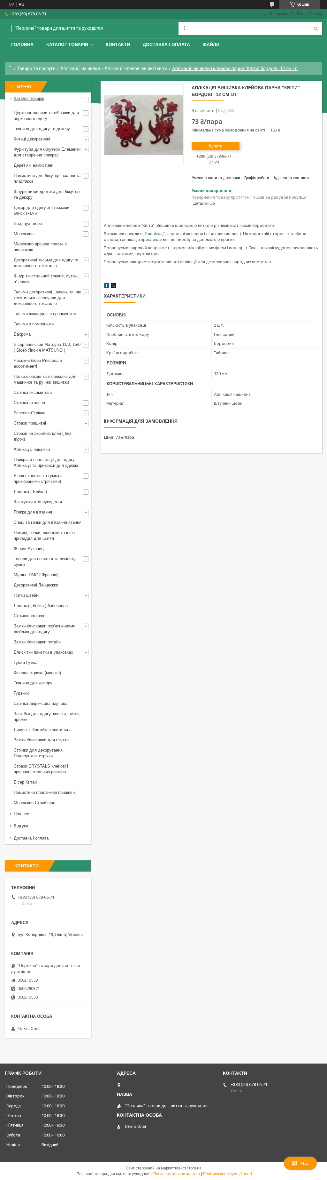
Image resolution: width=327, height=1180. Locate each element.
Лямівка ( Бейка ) (30, 491)
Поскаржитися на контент (176, 1174)
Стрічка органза (29, 615)
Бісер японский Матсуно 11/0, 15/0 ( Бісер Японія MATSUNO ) (47, 347)
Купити (215, 146)
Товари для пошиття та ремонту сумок (45, 561)
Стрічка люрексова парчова (40, 703)
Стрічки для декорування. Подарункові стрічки (39, 753)
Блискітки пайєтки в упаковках (43, 652)
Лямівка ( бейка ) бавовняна (41, 605)
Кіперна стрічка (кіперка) (37, 672)
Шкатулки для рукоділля (38, 501)
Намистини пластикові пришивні (45, 792)
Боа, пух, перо (28, 223)
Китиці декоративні (32, 139)
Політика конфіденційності (227, 1174)
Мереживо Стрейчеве (34, 802)
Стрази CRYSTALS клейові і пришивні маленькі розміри (41, 769)
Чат (305, 1163)
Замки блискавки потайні (38, 642)
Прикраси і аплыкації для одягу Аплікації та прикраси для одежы (46, 462)
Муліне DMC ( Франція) (36, 574)
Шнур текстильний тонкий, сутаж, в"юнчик (46, 279)
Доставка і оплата (166, 44)
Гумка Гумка (25, 662)
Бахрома (22, 334)
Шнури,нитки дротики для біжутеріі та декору (47, 194)
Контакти (118, 44)
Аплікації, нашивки (80, 68)
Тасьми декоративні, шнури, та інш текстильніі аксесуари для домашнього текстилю (47, 298)
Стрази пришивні (30, 423)
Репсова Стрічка (29, 413)
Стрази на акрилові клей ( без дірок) (42, 436)
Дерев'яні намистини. (34, 165)
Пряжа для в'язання (33, 512)
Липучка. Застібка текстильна (43, 729)
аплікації (156, 233)
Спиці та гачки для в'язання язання (47, 522)
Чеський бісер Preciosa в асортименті (38, 363)
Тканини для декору (33, 683)
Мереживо (24, 233)
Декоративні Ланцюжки (36, 585)
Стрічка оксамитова (33, 392)
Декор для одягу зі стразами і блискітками (43, 210)
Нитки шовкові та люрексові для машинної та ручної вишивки (45, 379)
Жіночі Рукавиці (29, 548)
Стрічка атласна (29, 402)
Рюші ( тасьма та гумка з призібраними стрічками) (38, 478)
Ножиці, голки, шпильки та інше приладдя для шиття (44, 535)
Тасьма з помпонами (34, 324)
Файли (211, 44)
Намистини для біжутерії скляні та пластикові (47, 178)
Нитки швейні (26, 595)
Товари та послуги (36, 68)
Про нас (21, 813)
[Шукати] (315, 28)
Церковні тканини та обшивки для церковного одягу (46, 115)
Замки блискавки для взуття (41, 740)
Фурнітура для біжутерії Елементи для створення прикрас (47, 152)
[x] (113, 286)
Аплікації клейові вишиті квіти (135, 68)
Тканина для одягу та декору (42, 128)
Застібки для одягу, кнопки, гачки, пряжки (47, 716)
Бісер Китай (25, 782)
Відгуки (21, 826)
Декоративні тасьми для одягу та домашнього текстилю (46, 263)
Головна (22, 44)
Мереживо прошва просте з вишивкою (40, 247)
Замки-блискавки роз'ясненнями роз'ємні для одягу (44, 629)
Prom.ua (194, 1168)
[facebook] (106, 286)
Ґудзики (21, 693)
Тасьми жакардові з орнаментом (45, 313)
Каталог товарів (67, 44)
